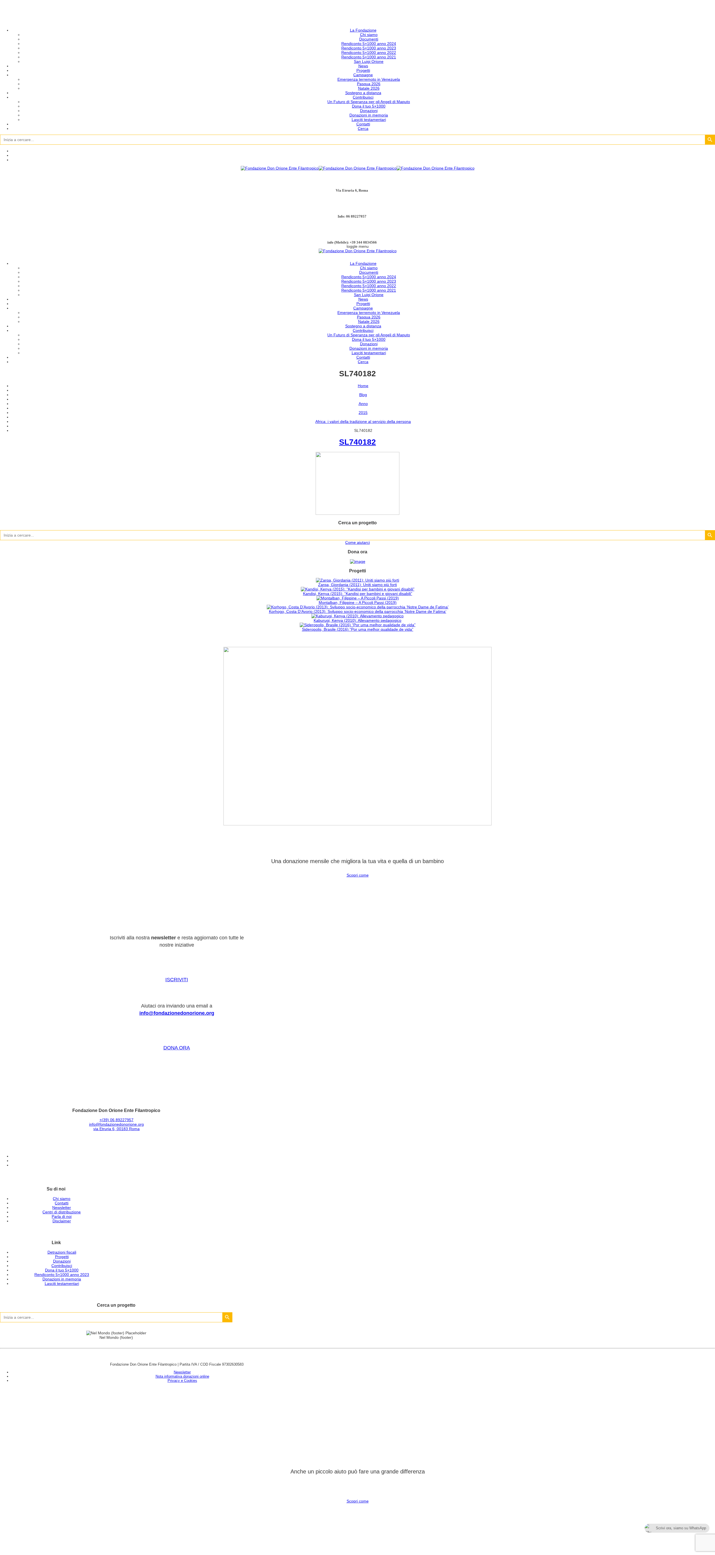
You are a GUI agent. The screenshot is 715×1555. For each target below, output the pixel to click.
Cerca (363, 128)
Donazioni (369, 110)
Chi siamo (369, 34)
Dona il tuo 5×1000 (368, 106)
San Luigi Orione (368, 61)
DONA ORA (176, 1048)
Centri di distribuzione (61, 1212)
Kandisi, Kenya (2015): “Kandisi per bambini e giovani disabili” (357, 593)
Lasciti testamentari (369, 119)
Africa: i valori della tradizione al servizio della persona (363, 421)
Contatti (363, 124)
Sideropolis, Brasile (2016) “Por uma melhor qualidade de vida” (357, 629)
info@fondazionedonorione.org (176, 1013)
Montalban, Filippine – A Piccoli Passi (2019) (358, 602)
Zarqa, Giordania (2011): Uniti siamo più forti (357, 584)
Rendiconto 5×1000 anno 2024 (368, 43)
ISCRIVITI (176, 979)
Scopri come (358, 875)
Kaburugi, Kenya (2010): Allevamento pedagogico (357, 620)
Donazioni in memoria (368, 115)
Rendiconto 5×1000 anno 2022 (368, 52)
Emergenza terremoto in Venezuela (368, 79)
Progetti (363, 70)
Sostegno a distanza (363, 93)
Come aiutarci (357, 542)
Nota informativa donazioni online (182, 1376)
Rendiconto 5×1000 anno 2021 (368, 57)
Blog (363, 394)
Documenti (368, 39)
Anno (363, 403)
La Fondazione (363, 30)
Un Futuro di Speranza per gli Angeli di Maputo (368, 101)
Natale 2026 (369, 88)
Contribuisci (363, 97)
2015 (363, 412)
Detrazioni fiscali (61, 1252)
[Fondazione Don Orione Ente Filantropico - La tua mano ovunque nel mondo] (358, 168)
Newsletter (61, 1207)
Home (363, 386)
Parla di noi (62, 1216)
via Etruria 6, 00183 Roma (116, 1129)
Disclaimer (62, 1221)
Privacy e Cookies (182, 1380)
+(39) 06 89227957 (116, 1120)
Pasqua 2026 (368, 84)
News (363, 66)
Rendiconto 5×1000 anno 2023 (368, 48)
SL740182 (357, 442)
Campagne (363, 75)
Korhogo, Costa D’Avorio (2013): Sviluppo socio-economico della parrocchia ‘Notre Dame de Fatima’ (357, 611)
